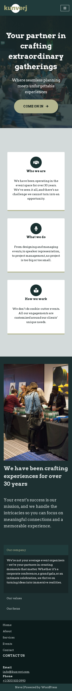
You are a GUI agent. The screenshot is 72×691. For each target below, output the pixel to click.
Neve (19, 687)
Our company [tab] (16, 550)
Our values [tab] (14, 598)
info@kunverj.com (16, 671)
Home (7, 625)
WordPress (49, 687)
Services (9, 637)
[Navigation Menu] (65, 8)
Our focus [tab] (13, 608)
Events (7, 643)
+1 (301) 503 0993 (14, 680)
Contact (8, 650)
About (7, 631)
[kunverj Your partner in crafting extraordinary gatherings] (16, 8)
